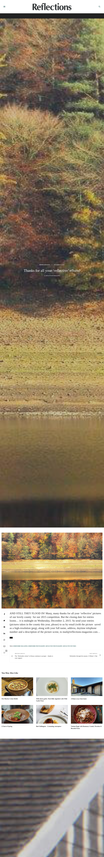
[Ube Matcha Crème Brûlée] (17, 686)
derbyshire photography (36, 646)
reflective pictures (69, 646)
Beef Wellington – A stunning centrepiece (48, 726)
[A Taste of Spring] (17, 714)
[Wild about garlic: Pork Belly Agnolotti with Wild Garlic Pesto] (52, 686)
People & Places (44, 264)
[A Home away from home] (86, 686)
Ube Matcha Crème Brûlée (10, 699)
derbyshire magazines (20, 646)
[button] (11, 638)
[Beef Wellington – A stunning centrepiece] (52, 714)
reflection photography (54, 646)
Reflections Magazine (53, 275)
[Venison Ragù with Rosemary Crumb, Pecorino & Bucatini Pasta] (86, 714)
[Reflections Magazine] (52, 6)
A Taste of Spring (7, 726)
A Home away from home (79, 699)
